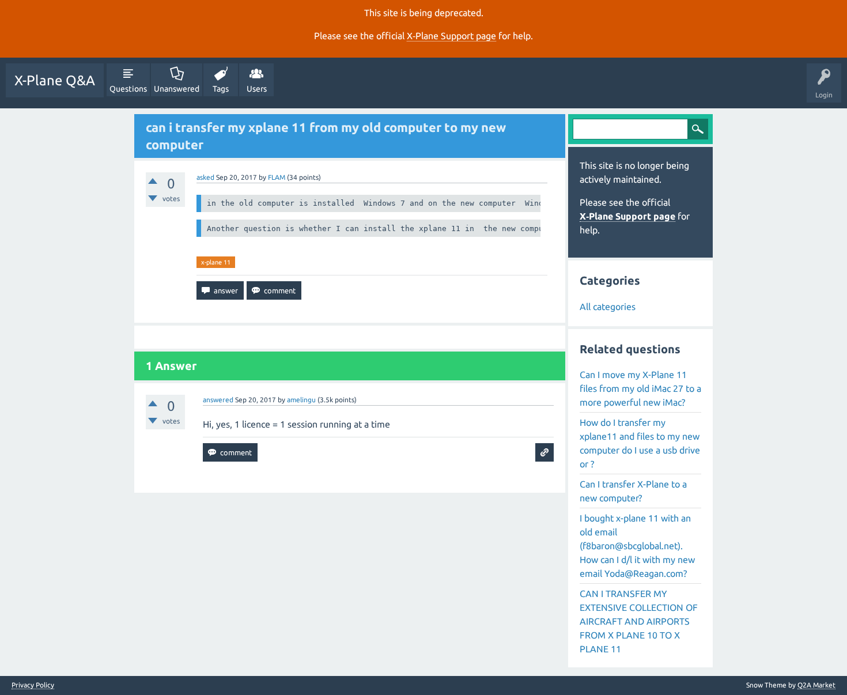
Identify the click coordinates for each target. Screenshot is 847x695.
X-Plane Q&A (54, 80)
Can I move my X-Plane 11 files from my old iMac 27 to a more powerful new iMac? (640, 388)
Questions (128, 88)
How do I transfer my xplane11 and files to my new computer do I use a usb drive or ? (640, 443)
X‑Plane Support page (451, 36)
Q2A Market (816, 685)
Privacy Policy (33, 685)
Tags (221, 88)
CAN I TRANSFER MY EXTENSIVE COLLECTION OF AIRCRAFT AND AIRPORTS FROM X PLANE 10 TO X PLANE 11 (639, 621)
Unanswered (176, 88)
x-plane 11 (215, 262)
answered (218, 399)
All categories (608, 306)
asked (205, 177)
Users (257, 88)
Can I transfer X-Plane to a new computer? (633, 491)
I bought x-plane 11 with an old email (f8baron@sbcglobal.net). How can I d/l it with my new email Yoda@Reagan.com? (637, 546)
